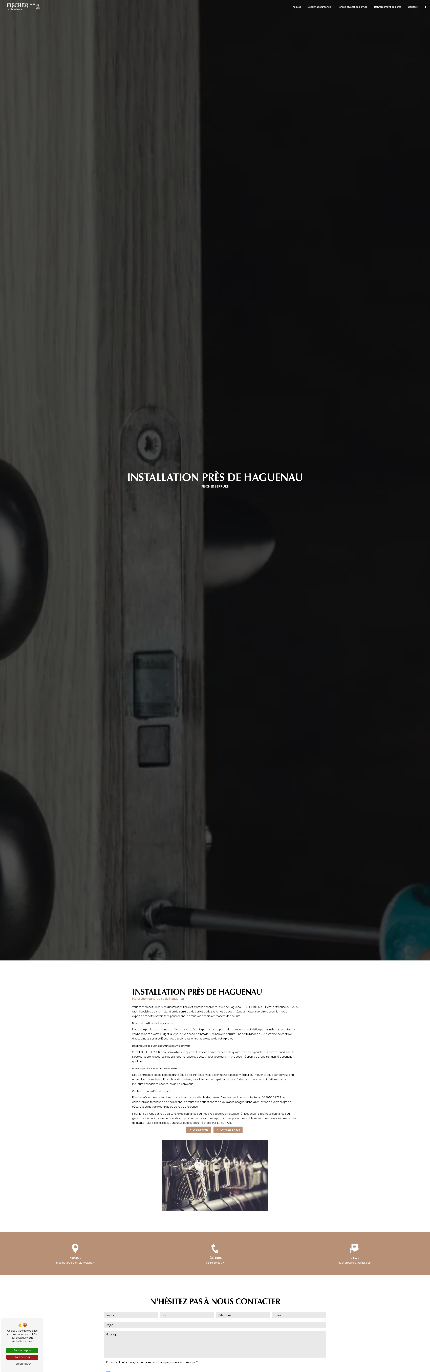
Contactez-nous (230, 1129)
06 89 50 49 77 (215, 1262)
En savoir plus (200, 1129)
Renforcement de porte (387, 6)
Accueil (297, 6)
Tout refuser (22, 1357)
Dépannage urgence (319, 6)
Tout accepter (22, 1350)
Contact (413, 6)
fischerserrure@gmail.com (354, 1262)
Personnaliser (22, 1363)
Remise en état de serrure (353, 6)
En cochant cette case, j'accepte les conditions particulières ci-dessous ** (152, 1362)
